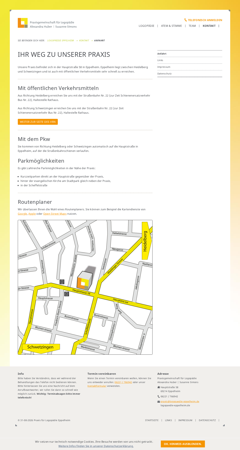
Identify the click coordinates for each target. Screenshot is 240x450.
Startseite (152, 420)
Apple (32, 214)
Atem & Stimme (171, 26)
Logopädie (146, 26)
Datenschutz (164, 73)
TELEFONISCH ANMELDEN (205, 20)
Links (160, 60)
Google (22, 214)
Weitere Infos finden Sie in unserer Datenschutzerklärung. (96, 446)
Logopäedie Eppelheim (60, 40)
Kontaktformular (97, 385)
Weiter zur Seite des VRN (38, 122)
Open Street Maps (55, 214)
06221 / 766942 (123, 382)
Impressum (163, 66)
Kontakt (209, 26)
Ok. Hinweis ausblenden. (183, 444)
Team (192, 26)
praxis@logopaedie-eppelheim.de (180, 401)
